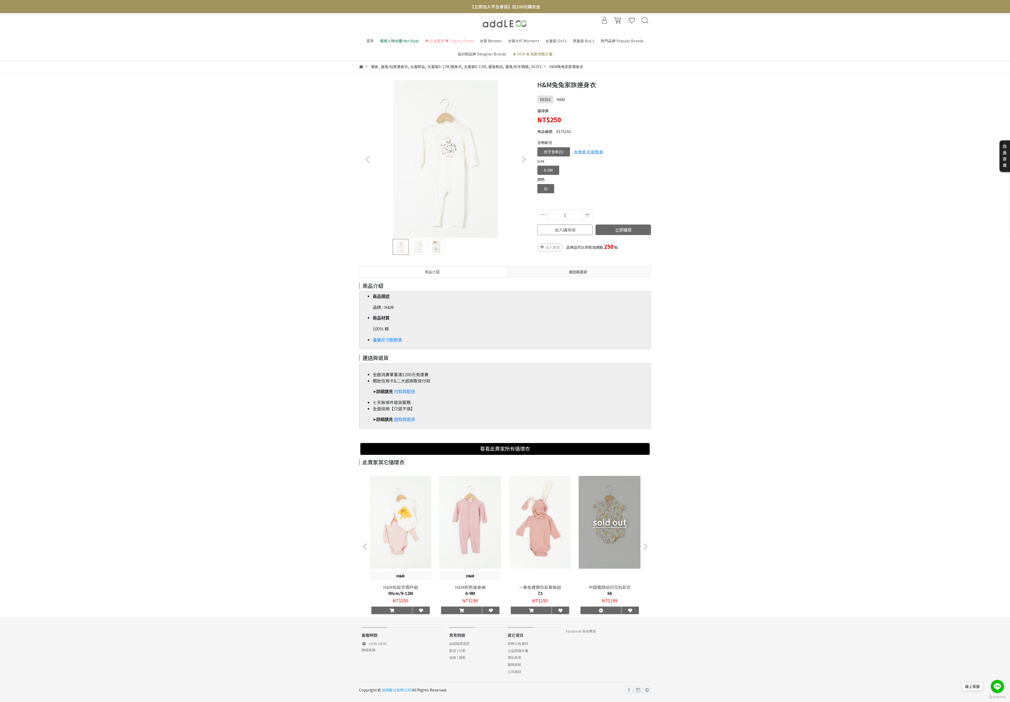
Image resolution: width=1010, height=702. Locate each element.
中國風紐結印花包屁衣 (610, 587)
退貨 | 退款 (457, 657)
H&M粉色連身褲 (470, 587)
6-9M (548, 170)
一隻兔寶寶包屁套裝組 (540, 587)
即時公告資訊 (518, 643)
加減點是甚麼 (459, 643)
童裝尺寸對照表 (387, 340)
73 (540, 593)
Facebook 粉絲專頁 (581, 631)
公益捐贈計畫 (518, 650)
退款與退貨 (404, 419)
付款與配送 (404, 391)
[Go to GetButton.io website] (997, 696)
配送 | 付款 (457, 650)
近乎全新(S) (553, 151)
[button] (523, 159)
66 (609, 593)
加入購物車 (565, 230)
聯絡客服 (368, 649)
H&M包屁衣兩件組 (400, 587)
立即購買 (623, 230)
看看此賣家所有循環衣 (505, 448)
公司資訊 (514, 671)
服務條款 (514, 664)
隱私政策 (514, 657)
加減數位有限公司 (396, 690)
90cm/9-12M (400, 593)
